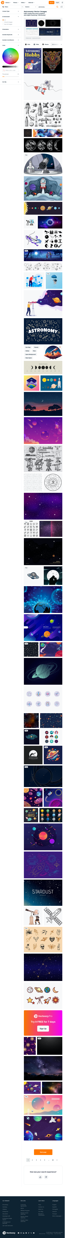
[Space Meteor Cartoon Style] (33, 797)
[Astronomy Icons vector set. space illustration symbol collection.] (53, 239)
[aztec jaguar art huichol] (52, 60)
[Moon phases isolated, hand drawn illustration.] (43, 145)
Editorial (30, 2)
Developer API (6, 1216)
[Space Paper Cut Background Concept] (43, 188)
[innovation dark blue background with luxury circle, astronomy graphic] (43, 776)
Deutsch (54, 1211)
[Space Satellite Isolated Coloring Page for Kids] (53, 916)
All (5, 20)
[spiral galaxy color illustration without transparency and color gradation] (31, 736)
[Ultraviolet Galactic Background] (43, 506)
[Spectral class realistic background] (47, 133)
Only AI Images (8, 22)
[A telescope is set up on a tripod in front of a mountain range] (53, 353)
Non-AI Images (8, 24)
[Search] (57, 7)
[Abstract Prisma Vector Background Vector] (50, 529)
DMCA (22, 1208)
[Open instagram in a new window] (21, 1233)
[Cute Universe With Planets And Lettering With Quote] (31, 815)
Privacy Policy (50, 1233)
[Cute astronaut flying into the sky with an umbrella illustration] (54, 280)
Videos (23, 2)
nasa (34, 351)
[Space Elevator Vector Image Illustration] (31, 383)
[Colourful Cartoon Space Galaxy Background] (51, 649)
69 (53, 1160)
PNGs (37, 44)
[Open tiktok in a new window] (28, 1233)
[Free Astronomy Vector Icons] (51, 736)
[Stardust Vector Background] (43, 893)
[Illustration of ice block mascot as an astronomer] (30, 222)
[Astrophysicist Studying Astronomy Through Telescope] (34, 280)
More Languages (56, 1216)
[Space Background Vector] (43, 551)
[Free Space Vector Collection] (51, 383)
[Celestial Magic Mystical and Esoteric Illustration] (28, 133)
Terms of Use (42, 1233)
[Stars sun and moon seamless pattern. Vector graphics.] (30, 1046)
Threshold (5, 74)
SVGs (28, 44)
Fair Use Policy (57, 1233)
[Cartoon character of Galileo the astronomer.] (33, 916)
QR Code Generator (8, 1225)
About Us (40, 1209)
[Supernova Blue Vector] (43, 599)
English (54, 1204)
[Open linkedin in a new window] (23, 1233)
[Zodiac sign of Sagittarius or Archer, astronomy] (33, 239)
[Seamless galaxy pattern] (51, 720)
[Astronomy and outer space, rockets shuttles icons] (43, 114)
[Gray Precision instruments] (43, 458)
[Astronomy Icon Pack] (43, 995)
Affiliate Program (25, 1210)
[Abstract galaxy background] (31, 720)
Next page (43, 1152)
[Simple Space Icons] (43, 699)
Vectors (7, 2)
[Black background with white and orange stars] (49, 1046)
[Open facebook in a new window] (18, 1233)
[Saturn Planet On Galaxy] (43, 671)
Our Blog (40, 1211)
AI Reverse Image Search (7, 1219)
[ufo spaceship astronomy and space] (33, 575)
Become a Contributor (41, 1214)
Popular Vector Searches (24, 1213)
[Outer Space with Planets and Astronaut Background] (43, 1128)
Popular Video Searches (24, 1220)
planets (36, 347)
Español (54, 1207)
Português (55, 1209)
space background (31, 354)
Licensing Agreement (24, 1205)
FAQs (39, 1204)
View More (50, 32)
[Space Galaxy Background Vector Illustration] (43, 627)
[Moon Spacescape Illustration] (53, 575)
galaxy (27, 351)
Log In (57, 2)
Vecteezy (5, 1207)
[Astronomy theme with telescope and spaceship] (43, 164)
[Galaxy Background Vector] (43, 430)
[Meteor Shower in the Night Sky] (43, 1068)
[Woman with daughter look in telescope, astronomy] (43, 255)
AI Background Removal (6, 1222)
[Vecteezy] (2, 2)
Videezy (5, 1209)
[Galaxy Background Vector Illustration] (43, 836)
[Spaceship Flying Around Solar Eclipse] (53, 797)
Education (5, 1214)
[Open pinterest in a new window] (26, 1233)
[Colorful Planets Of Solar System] (50, 815)
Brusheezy (5, 1204)
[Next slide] (59, 44)
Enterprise (5, 1211)
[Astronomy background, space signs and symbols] (43, 331)
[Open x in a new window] (31, 1233)
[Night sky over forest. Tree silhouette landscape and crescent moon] (43, 404)
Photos (15, 2)
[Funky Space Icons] (43, 865)
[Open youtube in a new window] (33, 1233)
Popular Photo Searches (24, 1217)
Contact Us (41, 1207)
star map (28, 347)
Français (54, 1214)
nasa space (29, 358)
